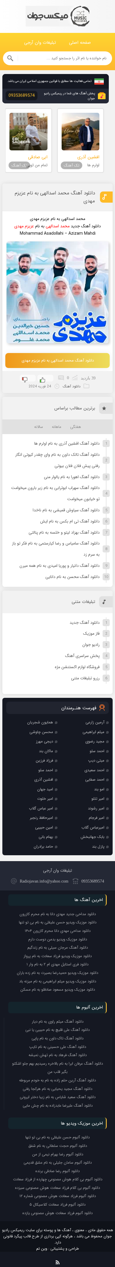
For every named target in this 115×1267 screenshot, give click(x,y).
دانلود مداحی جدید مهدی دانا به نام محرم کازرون (57, 914)
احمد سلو (97, 751)
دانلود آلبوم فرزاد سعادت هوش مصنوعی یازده (57, 1213)
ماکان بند (46, 751)
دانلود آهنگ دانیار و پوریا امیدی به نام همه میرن (59, 565)
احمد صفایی (94, 780)
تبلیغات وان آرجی (40, 42)
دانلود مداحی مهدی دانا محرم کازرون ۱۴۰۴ (58, 931)
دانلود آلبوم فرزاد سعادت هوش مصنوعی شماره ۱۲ (57, 1196)
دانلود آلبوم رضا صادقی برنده (57, 1171)
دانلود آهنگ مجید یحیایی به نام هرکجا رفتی (57, 1089)
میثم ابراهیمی (93, 732)
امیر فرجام (96, 818)
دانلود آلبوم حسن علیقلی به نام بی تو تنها (57, 1137)
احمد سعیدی (94, 770)
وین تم (41, 1249)
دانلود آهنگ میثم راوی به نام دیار (57, 1022)
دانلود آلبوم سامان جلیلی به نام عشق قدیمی (58, 1163)
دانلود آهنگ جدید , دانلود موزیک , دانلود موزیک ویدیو (57, 16)
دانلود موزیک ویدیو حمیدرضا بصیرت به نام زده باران (57, 973)
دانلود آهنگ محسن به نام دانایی (72, 577)
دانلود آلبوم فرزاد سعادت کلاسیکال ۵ (57, 1205)
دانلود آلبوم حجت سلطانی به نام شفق (57, 1146)
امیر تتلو (97, 799)
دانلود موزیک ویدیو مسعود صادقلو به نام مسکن (57, 990)
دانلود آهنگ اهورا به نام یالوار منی (72, 477)
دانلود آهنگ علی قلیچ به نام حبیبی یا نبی (57, 1030)
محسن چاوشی (41, 732)
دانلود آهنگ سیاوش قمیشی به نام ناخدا (66, 510)
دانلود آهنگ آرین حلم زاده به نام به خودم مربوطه (57, 1080)
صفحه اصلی (80, 42)
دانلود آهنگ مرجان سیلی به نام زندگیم (57, 948)
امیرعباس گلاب (92, 827)
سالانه (38, 427)
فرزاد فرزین (44, 760)
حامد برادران (43, 846)
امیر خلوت (45, 799)
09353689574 (92, 881)
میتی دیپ (96, 760)
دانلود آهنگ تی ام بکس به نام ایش (70, 521)
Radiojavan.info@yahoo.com (44, 881)
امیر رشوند (96, 808)
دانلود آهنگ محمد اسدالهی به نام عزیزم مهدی (55, 197)
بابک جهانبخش (92, 837)
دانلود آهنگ (71, 386)
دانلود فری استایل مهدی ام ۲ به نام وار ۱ (57, 964)
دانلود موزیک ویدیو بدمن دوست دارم (57, 939)
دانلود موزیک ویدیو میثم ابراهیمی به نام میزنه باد (57, 981)
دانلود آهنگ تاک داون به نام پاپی (57, 1038)
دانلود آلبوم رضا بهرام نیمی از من (57, 1154)
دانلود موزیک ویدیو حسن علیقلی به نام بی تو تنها (57, 922)
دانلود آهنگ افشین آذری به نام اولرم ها (67, 443)
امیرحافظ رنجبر (41, 818)
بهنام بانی (46, 837)
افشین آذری (43, 780)
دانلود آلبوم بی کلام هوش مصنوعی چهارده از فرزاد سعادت (57, 1179)
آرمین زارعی (95, 722)
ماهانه (56, 427)
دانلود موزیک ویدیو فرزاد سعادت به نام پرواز (58, 956)
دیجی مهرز (44, 741)
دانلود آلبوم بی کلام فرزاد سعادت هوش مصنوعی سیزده (57, 1188)
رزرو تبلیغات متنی (85, 678)
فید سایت (57, 1261)
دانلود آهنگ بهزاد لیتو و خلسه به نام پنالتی (64, 532)
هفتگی (75, 427)
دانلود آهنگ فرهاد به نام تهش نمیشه (58, 1055)
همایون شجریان (40, 722)
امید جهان (45, 789)
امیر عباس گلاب (41, 808)
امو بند (99, 789)
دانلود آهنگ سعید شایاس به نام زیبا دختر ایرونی (58, 1097)
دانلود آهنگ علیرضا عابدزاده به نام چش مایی (58, 1106)
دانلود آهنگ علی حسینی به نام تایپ (57, 1047)
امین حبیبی (44, 827)
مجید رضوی (94, 741)
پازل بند (98, 846)
